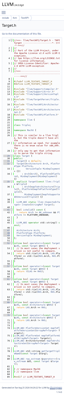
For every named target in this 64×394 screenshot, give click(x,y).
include (5, 18)
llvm (15, 18)
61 (6, 279)
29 (6, 156)
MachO (30, 130)
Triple (26, 125)
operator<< (49, 359)
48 (6, 233)
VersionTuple (34, 169)
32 (6, 163)
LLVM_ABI (22, 202)
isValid (27, 210)
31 (6, 161)
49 (6, 235)
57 (6, 266)
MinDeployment (51, 169)
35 (6, 181)
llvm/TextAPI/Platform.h (42, 114)
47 (6, 230)
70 (6, 315)
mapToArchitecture (42, 186)
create (26, 204)
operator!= (36, 266)
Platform (27, 166)
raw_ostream (33, 359)
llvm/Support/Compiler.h (42, 89)
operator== (36, 243)
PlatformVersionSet (37, 328)
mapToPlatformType (45, 189)
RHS (42, 246)
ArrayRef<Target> (46, 330)
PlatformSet (33, 335)
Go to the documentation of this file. (22, 33)
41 (6, 210)
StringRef (37, 204)
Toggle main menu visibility (4, 12)
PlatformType (24, 233)
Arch (45, 163)
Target (26, 156)
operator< (36, 279)
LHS (17, 246)
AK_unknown (45, 212)
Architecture (34, 163)
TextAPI (25, 18)
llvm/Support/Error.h (40, 91)
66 (6, 302)
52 (6, 243)
